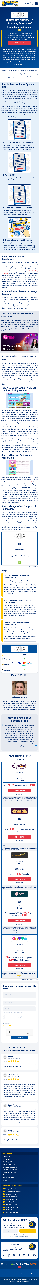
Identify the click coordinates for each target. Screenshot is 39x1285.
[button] (27, 3)
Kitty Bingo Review (11, 1197)
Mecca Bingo (19, 938)
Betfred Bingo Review (11, 1207)
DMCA (14, 1264)
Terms (18, 1281)
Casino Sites (7, 1159)
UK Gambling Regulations (11, 1167)
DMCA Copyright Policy (10, 1172)
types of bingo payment (24, 482)
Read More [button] (19, 65)
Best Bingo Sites (19, 43)
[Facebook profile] (4, 1255)
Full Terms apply (19, 803)
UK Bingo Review (10, 1210)
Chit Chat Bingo (19, 766)
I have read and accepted (15, 1016)
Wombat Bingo (19, 894)
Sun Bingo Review (10, 1194)
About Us (6, 1180)
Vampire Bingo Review (12, 1189)
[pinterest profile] (29, 1255)
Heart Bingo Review (11, 1199)
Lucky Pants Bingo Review (13, 1191)
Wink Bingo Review (11, 1204)
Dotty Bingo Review (11, 1202)
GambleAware (29, 1264)
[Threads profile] (14, 1255)
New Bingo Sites (8, 1162)
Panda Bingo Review (11, 1212)
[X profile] (24, 1255)
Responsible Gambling (10, 1170)
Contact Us (13, 1281)
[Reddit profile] (19, 1255)
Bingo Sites (7, 9)
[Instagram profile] (9, 1255)
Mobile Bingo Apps (9, 1164)
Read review (19, 794)
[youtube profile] (34, 1255)
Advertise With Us (8, 1177)
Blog (4, 1175)
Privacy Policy (21, 1016)
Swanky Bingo (19, 855)
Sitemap (27, 1281)
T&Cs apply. (19, 975)
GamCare (5, 1264)
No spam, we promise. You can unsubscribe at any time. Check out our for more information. (18, 1235)
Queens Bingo (19, 811)
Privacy (22, 1281)
